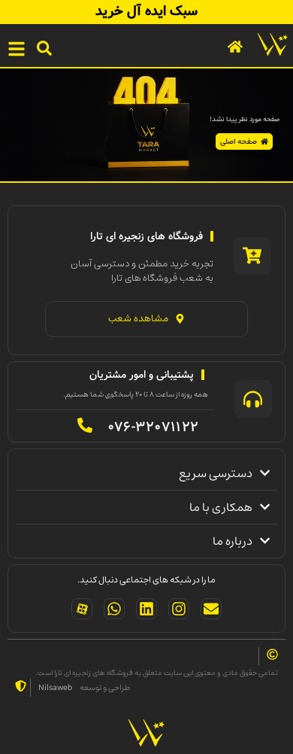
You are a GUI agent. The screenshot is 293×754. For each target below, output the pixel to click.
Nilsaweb (55, 687)
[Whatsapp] (114, 608)
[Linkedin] (146, 608)
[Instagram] (178, 608)
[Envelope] (211, 608)
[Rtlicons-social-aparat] (81, 608)
